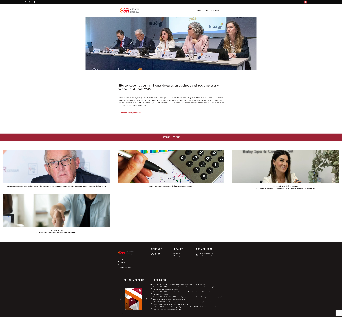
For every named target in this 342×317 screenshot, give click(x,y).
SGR (206, 10)
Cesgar (198, 10)
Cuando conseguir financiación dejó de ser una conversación (171, 186)
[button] (305, 2)
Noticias (215, 10)
